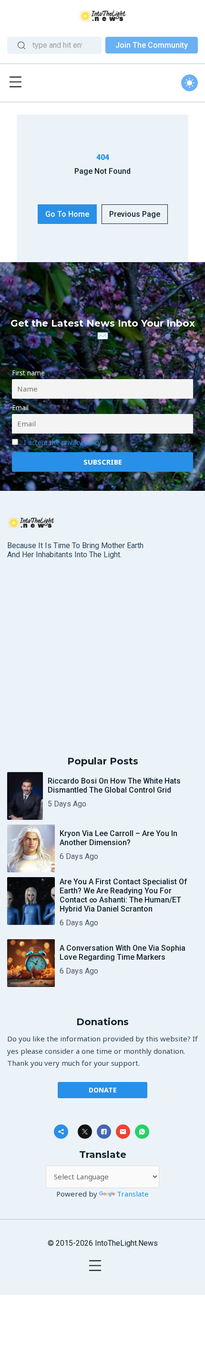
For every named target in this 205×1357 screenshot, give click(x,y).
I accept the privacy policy (62, 442)
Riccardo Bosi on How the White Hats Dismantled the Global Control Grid (114, 785)
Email (20, 407)
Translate (133, 1193)
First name (28, 373)
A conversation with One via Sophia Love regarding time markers (122, 953)
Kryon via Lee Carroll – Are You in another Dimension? (118, 838)
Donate (103, 1089)
